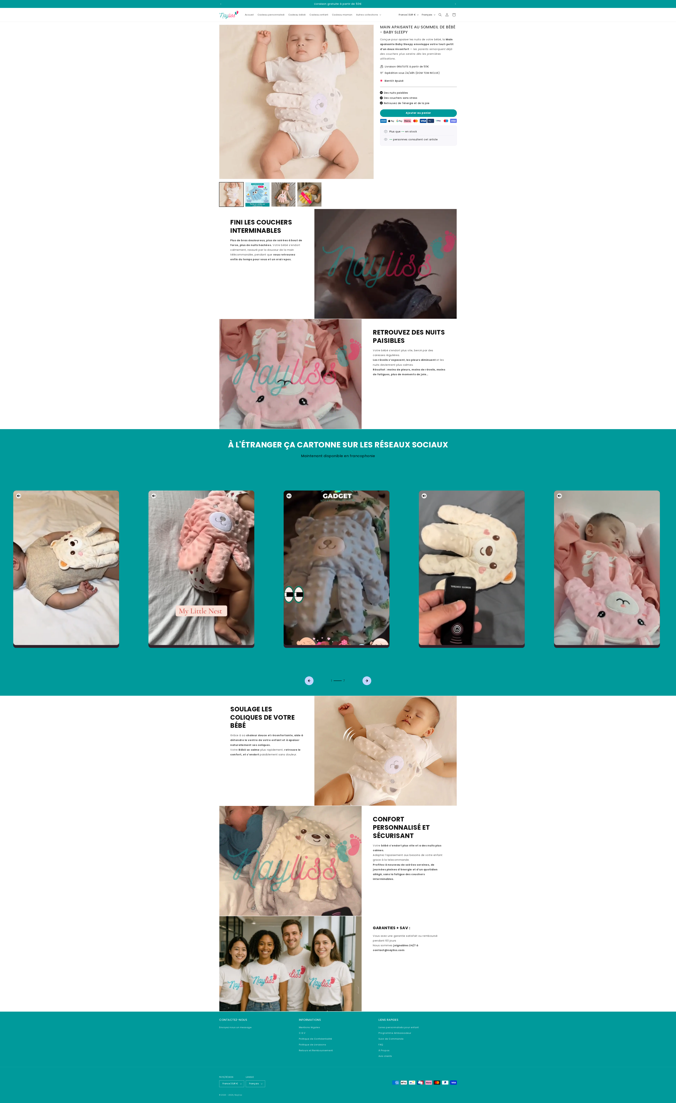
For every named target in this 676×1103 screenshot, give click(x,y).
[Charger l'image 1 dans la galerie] (231, 194)
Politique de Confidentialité (315, 1038)
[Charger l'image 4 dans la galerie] (309, 194)
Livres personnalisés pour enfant (398, 1027)
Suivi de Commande (390, 1038)
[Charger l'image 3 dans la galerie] (283, 194)
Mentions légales (309, 1027)
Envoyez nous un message (235, 1027)
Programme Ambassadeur (394, 1033)
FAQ (380, 1044)
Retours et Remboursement (316, 1050)
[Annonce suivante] (455, 4)
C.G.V (302, 1033)
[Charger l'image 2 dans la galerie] (257, 194)
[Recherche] (440, 14)
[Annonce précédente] (221, 4)
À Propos (383, 1050)
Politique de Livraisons (312, 1044)
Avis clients (385, 1056)
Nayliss (238, 1095)
